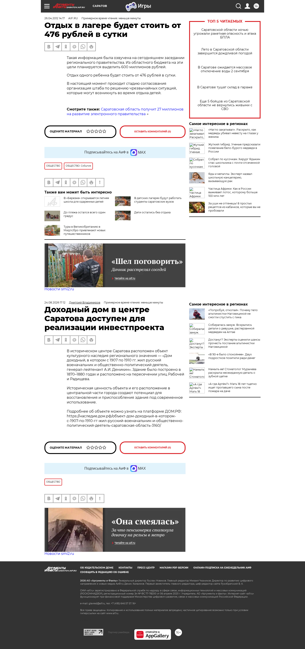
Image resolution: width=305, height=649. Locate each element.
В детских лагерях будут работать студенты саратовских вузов (158, 199)
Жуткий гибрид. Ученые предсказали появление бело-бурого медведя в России (234, 148)
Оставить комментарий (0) (152, 131)
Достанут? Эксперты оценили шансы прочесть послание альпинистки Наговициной (234, 343)
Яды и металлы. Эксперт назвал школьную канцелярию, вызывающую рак (230, 177)
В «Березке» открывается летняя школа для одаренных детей (86, 199)
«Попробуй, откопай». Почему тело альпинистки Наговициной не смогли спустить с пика (233, 313)
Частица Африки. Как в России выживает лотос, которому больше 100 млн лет (232, 192)
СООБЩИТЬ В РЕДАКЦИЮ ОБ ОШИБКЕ (104, 572)
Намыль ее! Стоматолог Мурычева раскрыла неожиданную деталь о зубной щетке (232, 372)
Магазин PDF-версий (174, 567)
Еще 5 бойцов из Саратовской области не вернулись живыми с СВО (225, 105)
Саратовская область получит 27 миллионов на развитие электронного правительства (125, 111)
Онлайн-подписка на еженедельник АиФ (222, 567)
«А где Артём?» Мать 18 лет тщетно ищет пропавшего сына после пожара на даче (232, 387)
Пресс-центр (146, 567)
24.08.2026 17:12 (54, 302)
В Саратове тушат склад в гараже (225, 87)
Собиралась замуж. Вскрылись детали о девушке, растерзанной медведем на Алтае (231, 328)
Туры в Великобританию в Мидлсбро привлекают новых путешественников (84, 230)
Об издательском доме (96, 567)
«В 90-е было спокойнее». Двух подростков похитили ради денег (231, 356)
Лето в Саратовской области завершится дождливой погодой (225, 51)
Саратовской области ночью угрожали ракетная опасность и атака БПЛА (225, 33)
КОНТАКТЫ (125, 567)
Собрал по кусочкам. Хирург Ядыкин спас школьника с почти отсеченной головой (234, 162)
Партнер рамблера (118, 632)
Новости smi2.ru (59, 289)
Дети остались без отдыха (152, 212)
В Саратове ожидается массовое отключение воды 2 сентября (225, 69)
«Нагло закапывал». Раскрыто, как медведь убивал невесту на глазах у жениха (233, 133)
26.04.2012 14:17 (54, 18)
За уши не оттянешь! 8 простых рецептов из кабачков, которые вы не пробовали (234, 207)
